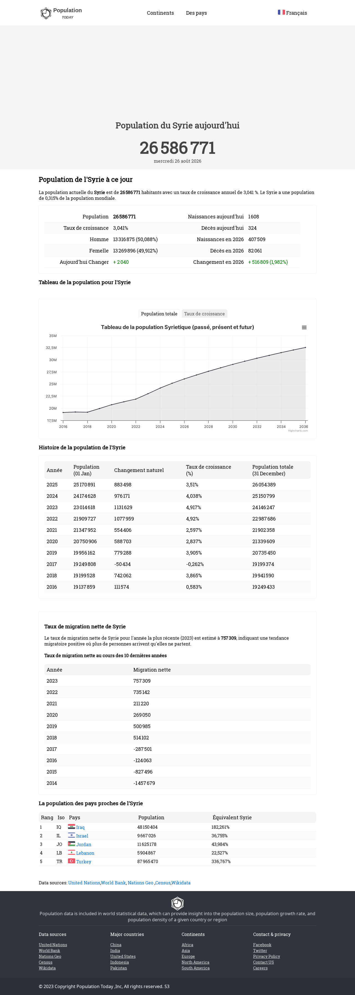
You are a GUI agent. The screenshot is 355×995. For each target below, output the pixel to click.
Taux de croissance (204, 314)
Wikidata (181, 883)
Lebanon (84, 853)
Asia (186, 950)
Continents (160, 12)
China (115, 944)
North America (195, 962)
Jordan (83, 844)
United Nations (84, 883)
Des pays (196, 12)
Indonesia (119, 962)
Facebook (262, 944)
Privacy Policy (266, 956)
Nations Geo (140, 883)
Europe (188, 956)
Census (163, 883)
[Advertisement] (177, 75)
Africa (187, 944)
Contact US (263, 962)
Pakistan (118, 968)
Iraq (80, 827)
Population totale (159, 314)
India (115, 950)
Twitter (260, 950)
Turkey (83, 861)
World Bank (113, 883)
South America (196, 968)
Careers (260, 968)
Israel (81, 836)
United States (123, 956)
